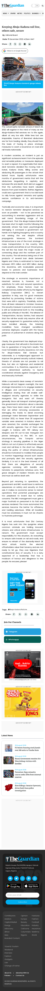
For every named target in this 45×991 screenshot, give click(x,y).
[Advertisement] (22, 823)
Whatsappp (13, 639)
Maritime (35, 932)
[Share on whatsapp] (20, 44)
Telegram (13, 631)
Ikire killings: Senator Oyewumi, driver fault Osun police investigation (28, 788)
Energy (7, 925)
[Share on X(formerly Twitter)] (15, 44)
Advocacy (9, 928)
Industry (35, 925)
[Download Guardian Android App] (13, 886)
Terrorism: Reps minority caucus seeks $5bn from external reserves (28, 774)
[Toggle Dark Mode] (35, 5)
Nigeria (24, 935)
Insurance (36, 928)
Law (6, 962)
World (34, 935)
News (5, 13)
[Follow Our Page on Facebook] (10, 878)
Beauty (24, 922)
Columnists (26, 932)
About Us (8, 973)
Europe (24, 919)
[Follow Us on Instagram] (22, 878)
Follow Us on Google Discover (17, 51)
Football (35, 922)
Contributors (10, 916)
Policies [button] (7, 975)
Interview (8, 953)
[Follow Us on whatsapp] (34, 878)
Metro (19, 13)
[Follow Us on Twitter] (16, 878)
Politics (27, 13)
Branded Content (12, 938)
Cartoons (25, 928)
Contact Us (20, 975)
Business (35, 13)
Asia (6, 935)
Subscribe (22, 902)
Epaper (13, 13)
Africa (7, 932)
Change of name (12, 966)
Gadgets (8, 959)
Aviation (8, 919)
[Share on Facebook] (10, 44)
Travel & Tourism (11, 946)
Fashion (35, 919)
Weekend (9, 949)
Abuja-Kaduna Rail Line (18, 609)
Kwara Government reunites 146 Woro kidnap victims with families (28, 761)
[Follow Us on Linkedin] (28, 878)
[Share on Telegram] (25, 44)
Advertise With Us (22, 973)
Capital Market (11, 922)
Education (25, 925)
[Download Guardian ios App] (31, 886)
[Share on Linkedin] (29, 44)
